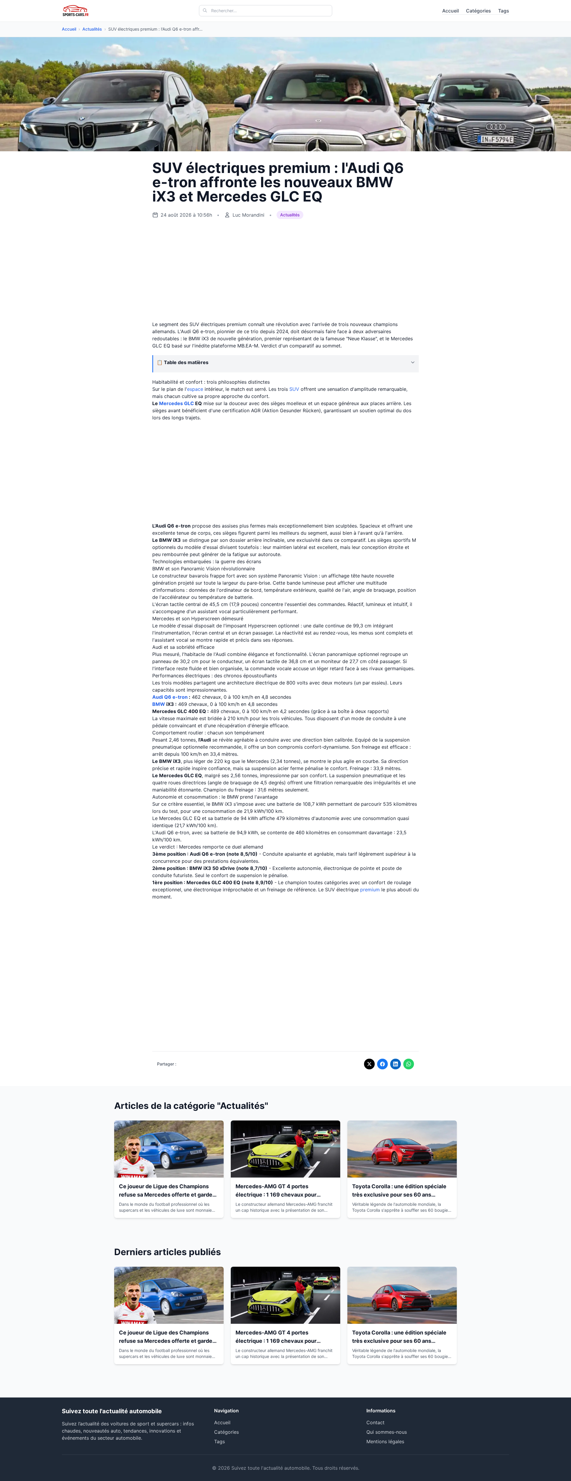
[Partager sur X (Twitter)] (369, 1064)
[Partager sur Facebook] (382, 1064)
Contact (375, 1422)
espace (195, 389)
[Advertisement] (285, 270)
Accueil (450, 11)
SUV (294, 389)
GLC (189, 403)
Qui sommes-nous (386, 1432)
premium (370, 890)
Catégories (478, 11)
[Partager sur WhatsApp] (408, 1064)
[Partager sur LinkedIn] (395, 1064)
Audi (157, 697)
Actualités (92, 29)
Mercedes (171, 403)
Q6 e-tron (176, 697)
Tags (503, 11)
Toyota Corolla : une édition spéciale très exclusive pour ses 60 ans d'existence (399, 1194)
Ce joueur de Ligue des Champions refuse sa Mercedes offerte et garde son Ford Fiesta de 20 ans (165, 1194)
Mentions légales (385, 1441)
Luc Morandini (248, 215)
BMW (158, 704)
